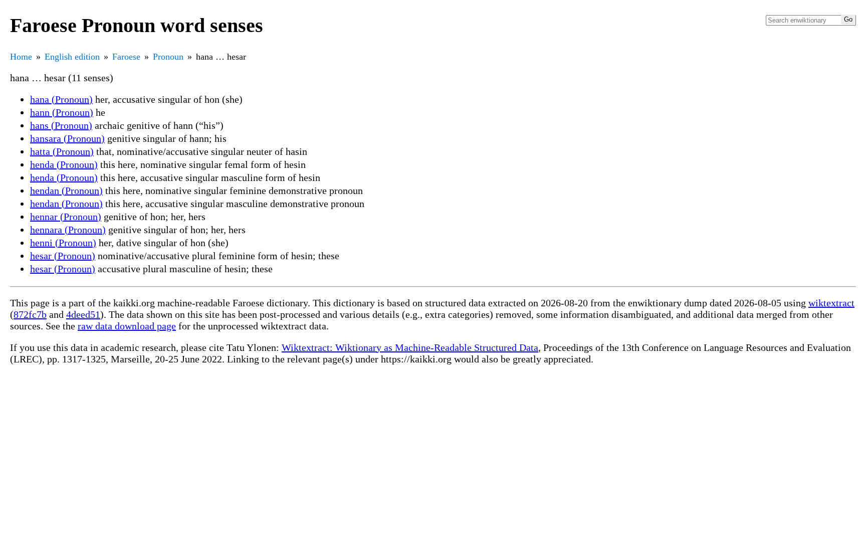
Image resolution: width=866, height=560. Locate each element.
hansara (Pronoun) (67, 138)
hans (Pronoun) (61, 125)
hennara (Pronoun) (68, 229)
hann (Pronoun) (61, 112)
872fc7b (30, 314)
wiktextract (831, 302)
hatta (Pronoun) (62, 151)
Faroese (126, 57)
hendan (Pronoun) (66, 190)
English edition (72, 57)
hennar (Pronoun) (65, 216)
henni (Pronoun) (63, 242)
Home (21, 57)
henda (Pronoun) (64, 164)
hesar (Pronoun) (62, 255)
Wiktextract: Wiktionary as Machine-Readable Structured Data (410, 347)
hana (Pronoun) (61, 99)
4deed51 (83, 314)
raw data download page (127, 325)
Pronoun (168, 57)
